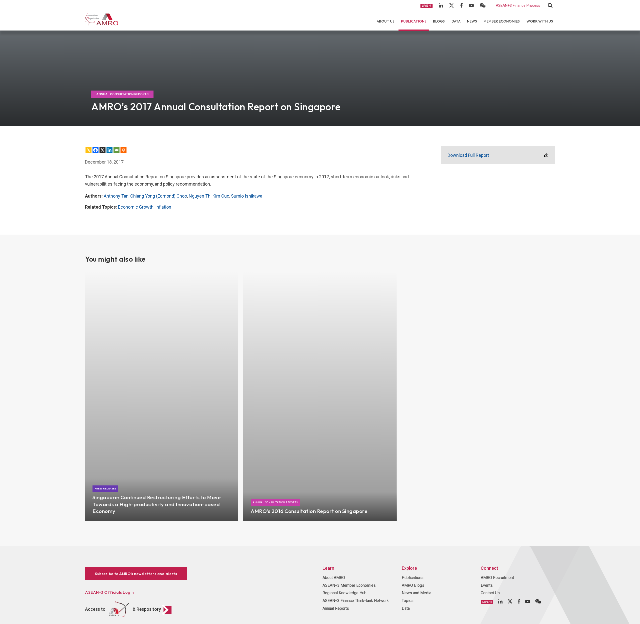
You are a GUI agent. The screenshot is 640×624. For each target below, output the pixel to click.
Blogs (439, 21)
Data (456, 21)
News (472, 21)
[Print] (123, 150)
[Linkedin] (109, 150)
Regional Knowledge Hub (344, 592)
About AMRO (333, 577)
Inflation (163, 207)
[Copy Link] (89, 150)
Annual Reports (335, 608)
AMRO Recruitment (497, 577)
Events (487, 585)
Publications (413, 21)
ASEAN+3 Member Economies (349, 585)
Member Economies (502, 21)
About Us (385, 21)
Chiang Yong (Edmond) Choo (158, 196)
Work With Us (539, 21)
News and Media (416, 592)
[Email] (117, 150)
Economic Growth (136, 207)
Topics (408, 600)
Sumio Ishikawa (246, 196)
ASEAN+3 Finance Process (518, 5)
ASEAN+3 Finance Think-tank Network (355, 600)
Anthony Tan (116, 196)
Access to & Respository (123, 609)
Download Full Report (468, 155)
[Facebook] (95, 150)
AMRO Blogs (413, 585)
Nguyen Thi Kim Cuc (209, 196)
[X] (103, 150)
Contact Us (490, 592)
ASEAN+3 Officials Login (109, 592)
